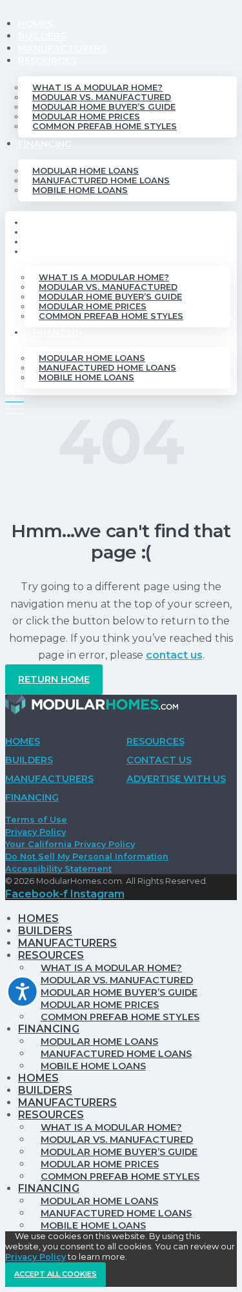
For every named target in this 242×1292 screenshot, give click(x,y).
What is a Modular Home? (97, 87)
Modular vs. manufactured (101, 97)
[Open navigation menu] (14, 405)
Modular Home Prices (86, 116)
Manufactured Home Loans (101, 180)
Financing (45, 144)
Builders (42, 36)
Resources (47, 61)
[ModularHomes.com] (91, 707)
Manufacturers (62, 48)
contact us (174, 655)
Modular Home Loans (85, 171)
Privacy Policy (35, 832)
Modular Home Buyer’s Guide (104, 107)
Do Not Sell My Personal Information (86, 856)
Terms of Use (36, 820)
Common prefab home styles (104, 126)
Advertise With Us (176, 778)
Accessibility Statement (58, 869)
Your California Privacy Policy (70, 844)
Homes (35, 24)
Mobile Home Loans (80, 190)
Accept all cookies (55, 1273)
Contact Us (159, 760)
